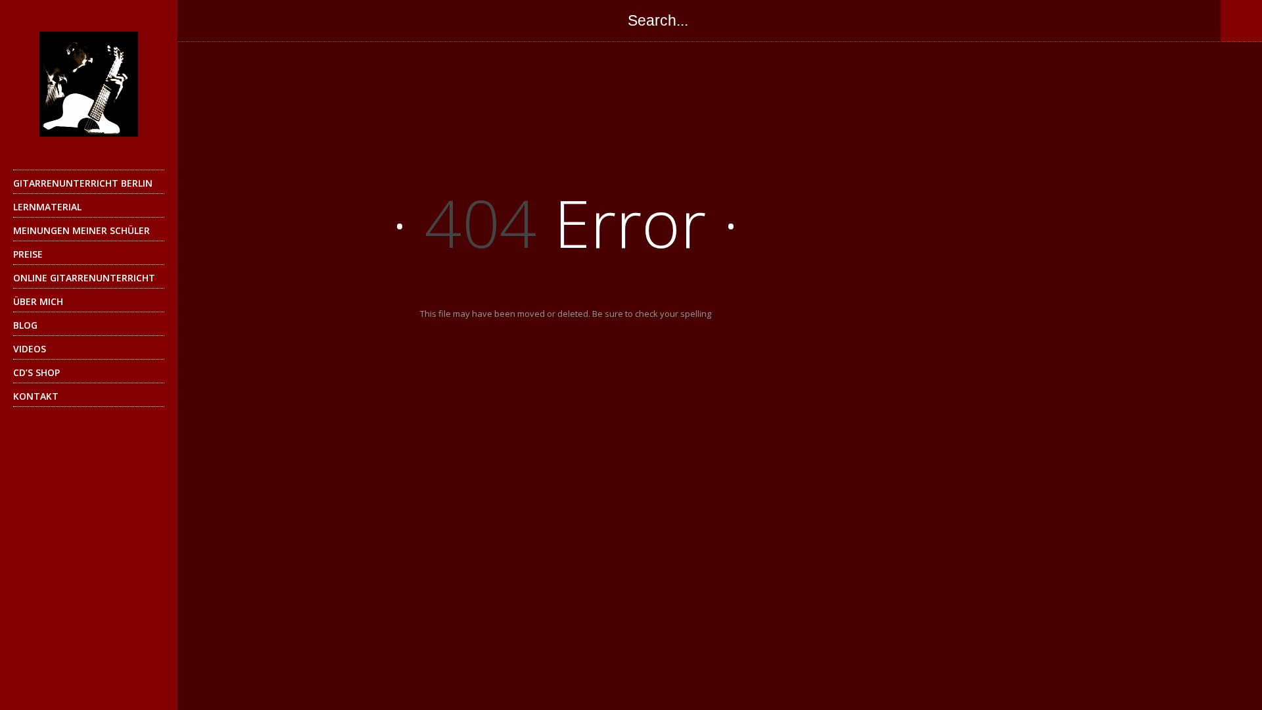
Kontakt (35, 396)
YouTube (338, 20)
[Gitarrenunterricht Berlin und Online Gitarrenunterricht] (88, 84)
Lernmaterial (47, 207)
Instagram (311, 20)
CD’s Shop (36, 372)
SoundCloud (364, 20)
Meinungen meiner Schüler (81, 230)
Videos (29, 349)
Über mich (38, 301)
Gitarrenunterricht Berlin (82, 183)
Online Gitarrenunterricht (84, 278)
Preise (28, 254)
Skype (285, 20)
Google (259, 20)
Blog (25, 325)
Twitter (232, 20)
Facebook (206, 20)
